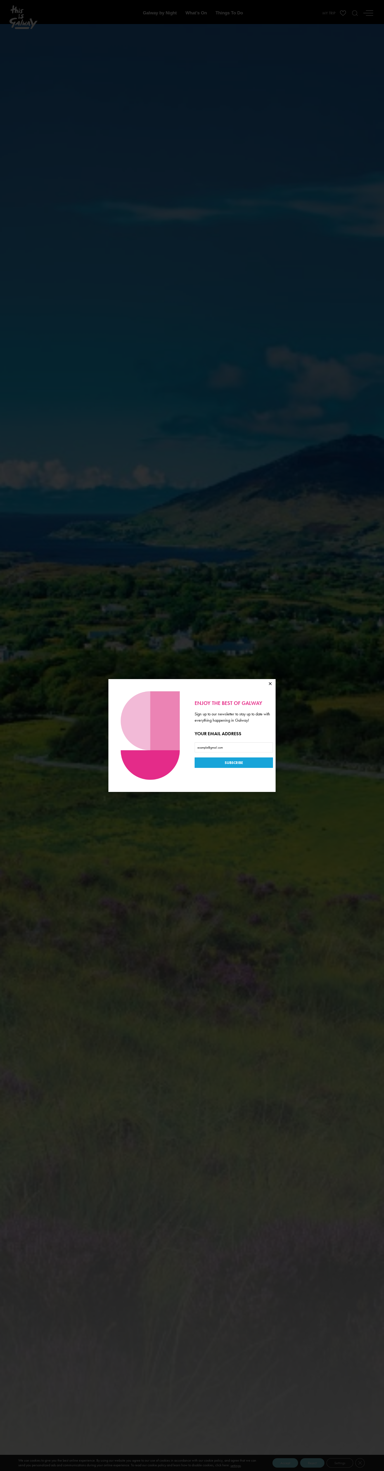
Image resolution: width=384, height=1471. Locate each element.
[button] (270, 684)
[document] (192, 735)
